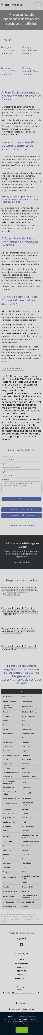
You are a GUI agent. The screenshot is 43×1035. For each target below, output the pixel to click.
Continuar (21, 1030)
